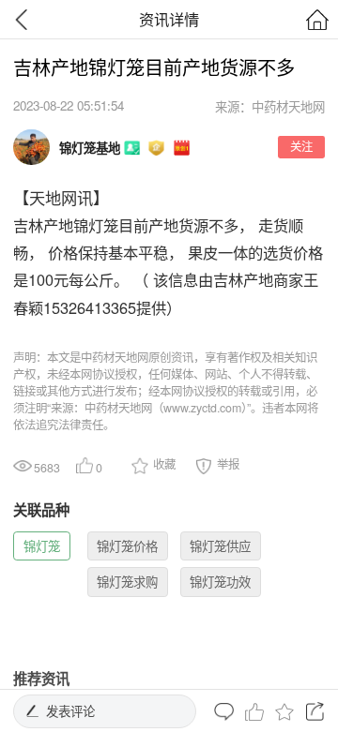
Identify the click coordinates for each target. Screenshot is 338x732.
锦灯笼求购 (127, 581)
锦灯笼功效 (220, 581)
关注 (301, 146)
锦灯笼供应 (220, 546)
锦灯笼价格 (127, 546)
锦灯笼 (41, 546)
